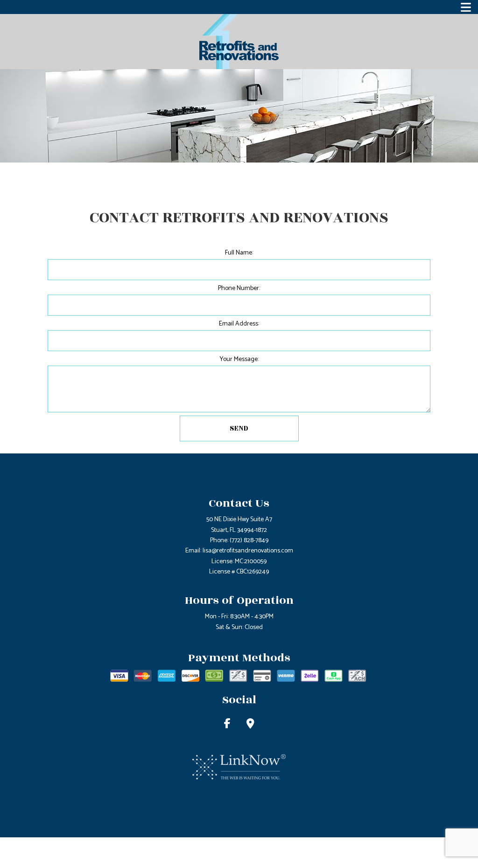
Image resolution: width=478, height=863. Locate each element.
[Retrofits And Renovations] (239, 41)
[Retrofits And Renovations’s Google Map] (250, 725)
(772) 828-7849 (249, 540)
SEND (239, 428)
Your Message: (239, 359)
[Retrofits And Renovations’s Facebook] (227, 725)
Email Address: (239, 324)
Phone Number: (239, 288)
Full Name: (239, 253)
